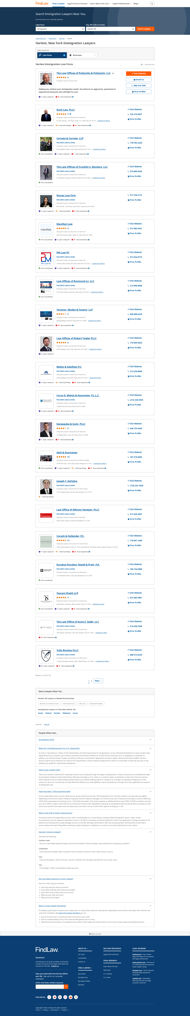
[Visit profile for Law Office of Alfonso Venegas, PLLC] (46, 515)
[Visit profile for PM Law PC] (46, 258)
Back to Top (96, 934)
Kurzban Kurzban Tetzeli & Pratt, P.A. (78, 564)
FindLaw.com (136, 954)
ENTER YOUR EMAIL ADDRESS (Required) (49, 983)
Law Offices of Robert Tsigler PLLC (77, 338)
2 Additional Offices (103, 121)
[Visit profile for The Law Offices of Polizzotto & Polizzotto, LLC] (46, 78)
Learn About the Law (110, 966)
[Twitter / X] (60, 997)
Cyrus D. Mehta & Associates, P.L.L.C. (78, 395)
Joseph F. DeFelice (67, 481)
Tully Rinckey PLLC (67, 650)
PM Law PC (63, 252)
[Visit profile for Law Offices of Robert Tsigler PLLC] (46, 344)
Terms (38, 1010)
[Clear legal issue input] (83, 29)
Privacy (45, 1010)
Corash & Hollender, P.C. (70, 536)
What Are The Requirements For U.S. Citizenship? (59, 748)
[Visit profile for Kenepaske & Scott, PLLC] (46, 429)
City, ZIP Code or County (95, 25)
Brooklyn (57, 713)
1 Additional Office (95, 378)
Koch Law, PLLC (66, 109)
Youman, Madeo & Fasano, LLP (75, 309)
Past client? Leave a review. (66, 142)
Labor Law (82, 704)
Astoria (40, 713)
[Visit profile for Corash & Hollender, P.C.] (46, 541)
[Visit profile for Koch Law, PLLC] (46, 115)
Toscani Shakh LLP (67, 593)
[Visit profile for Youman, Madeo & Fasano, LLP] (46, 315)
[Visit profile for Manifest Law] (46, 229)
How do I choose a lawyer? (50, 832)
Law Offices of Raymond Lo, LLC (75, 281)
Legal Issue (40, 25)
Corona (75, 713)
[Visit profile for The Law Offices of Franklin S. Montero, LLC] (46, 172)
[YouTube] (55, 997)
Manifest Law (65, 224)
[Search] (152, 3)
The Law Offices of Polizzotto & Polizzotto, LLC (84, 73)
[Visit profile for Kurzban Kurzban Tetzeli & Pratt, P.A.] (46, 570)
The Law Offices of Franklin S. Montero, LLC (82, 166)
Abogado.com (137, 970)
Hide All (46, 724)
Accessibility (82, 958)
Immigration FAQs (46, 739)
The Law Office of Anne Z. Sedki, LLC (78, 621)
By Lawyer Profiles (84, 981)
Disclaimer (54, 1010)
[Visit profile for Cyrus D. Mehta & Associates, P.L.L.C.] (46, 401)
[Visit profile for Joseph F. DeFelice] (46, 486)
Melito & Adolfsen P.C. (69, 366)
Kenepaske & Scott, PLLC (71, 424)
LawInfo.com (136, 978)
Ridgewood (66, 713)
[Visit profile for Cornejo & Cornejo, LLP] (46, 144)
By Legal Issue (83, 977)
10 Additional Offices (102, 661)
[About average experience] (73, 97)
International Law (69, 704)
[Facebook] (49, 997)
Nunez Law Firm (66, 195)
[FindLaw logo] (43, 3)
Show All (38, 724)
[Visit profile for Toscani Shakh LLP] (46, 599)
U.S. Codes (106, 977)
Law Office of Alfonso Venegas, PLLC (78, 509)
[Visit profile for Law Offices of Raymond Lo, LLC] (46, 287)
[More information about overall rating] (70, 114)
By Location (82, 974)
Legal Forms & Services (111, 954)
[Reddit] (71, 997)
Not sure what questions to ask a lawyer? (56, 879)
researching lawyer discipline (69, 913)
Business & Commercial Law (49, 704)
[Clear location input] (133, 29)
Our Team (81, 954)
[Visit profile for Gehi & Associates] (46, 458)
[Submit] (66, 986)
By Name (81, 985)
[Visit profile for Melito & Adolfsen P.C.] (46, 372)
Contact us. (55, 966)
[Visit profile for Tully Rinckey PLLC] (46, 656)
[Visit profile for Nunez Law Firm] (46, 201)
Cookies (64, 1010)
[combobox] (60, 29)
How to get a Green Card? (49, 770)
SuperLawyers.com (138, 962)
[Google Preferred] (76, 997)
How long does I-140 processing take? (55, 791)
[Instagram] (65, 997)
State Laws (106, 970)
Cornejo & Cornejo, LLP (70, 138)
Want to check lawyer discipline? (52, 906)
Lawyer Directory (41, 38)
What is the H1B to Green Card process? (55, 813)
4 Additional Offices (99, 463)
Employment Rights (96, 704)
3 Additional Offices (99, 149)
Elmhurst (48, 713)
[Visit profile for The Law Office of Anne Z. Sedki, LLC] (46, 627)
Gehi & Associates (67, 452)
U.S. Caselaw (107, 974)
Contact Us (81, 962)
